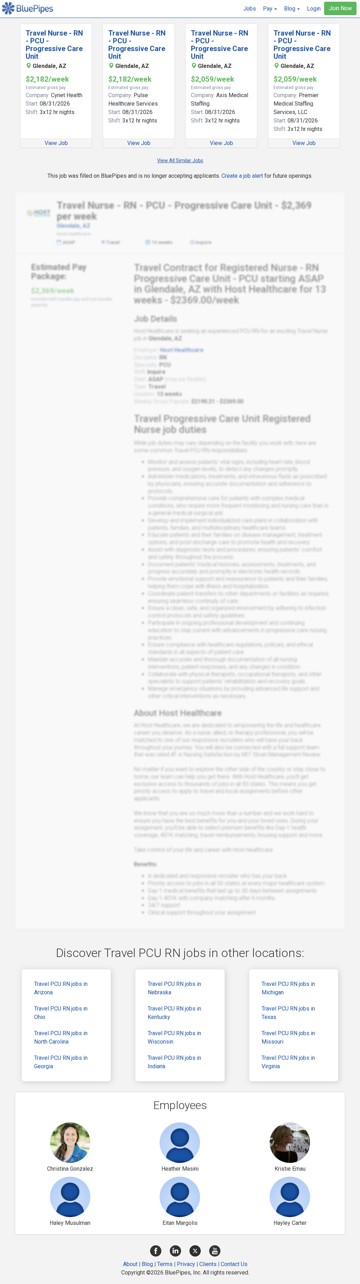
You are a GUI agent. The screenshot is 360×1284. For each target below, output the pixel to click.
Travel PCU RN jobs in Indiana (174, 1062)
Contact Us (234, 1264)
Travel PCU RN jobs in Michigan (288, 988)
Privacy (186, 1264)
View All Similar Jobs (180, 160)
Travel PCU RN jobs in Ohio (61, 1012)
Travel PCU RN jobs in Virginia (288, 1062)
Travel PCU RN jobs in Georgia (61, 1062)
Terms (165, 1264)
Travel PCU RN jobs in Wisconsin (174, 1037)
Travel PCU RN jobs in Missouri (288, 1037)
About (130, 1264)
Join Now (340, 8)
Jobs (249, 8)
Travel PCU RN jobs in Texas (288, 1012)
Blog (147, 1264)
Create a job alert (242, 175)
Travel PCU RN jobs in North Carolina (61, 1037)
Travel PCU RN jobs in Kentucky (174, 1012)
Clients (208, 1264)
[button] (270, 9)
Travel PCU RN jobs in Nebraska (174, 988)
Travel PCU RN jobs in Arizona (61, 988)
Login (314, 8)
